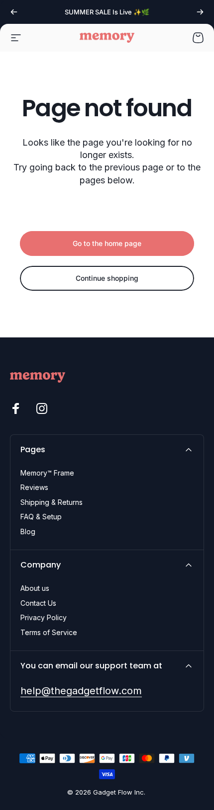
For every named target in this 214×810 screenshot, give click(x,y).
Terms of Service (48, 632)
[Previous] (14, 12)
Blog (27, 531)
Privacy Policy (43, 617)
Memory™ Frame (47, 473)
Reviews (34, 487)
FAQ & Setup (41, 516)
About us (34, 588)
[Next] (200, 12)
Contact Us (38, 603)
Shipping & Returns (51, 502)
